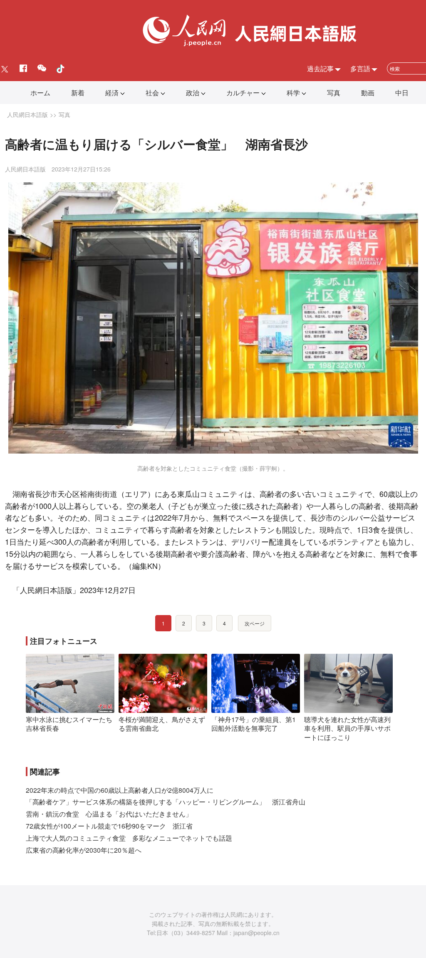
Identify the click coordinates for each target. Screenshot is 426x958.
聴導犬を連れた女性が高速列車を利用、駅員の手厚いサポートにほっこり (347, 728)
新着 (77, 92)
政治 (192, 92)
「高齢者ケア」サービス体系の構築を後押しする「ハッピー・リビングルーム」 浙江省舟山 (165, 802)
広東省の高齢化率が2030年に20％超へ (83, 850)
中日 (402, 92)
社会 (152, 92)
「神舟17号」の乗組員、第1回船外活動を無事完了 (253, 724)
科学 (293, 92)
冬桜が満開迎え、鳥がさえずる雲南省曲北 (162, 724)
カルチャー (243, 92)
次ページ (255, 623)
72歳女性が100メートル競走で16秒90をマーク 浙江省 (109, 826)
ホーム (40, 92)
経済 (112, 92)
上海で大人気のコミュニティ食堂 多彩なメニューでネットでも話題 (129, 838)
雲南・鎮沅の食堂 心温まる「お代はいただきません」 (109, 814)
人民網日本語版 (27, 114)
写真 (333, 92)
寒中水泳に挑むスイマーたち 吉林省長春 (72, 724)
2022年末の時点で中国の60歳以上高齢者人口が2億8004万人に (119, 790)
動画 (367, 92)
